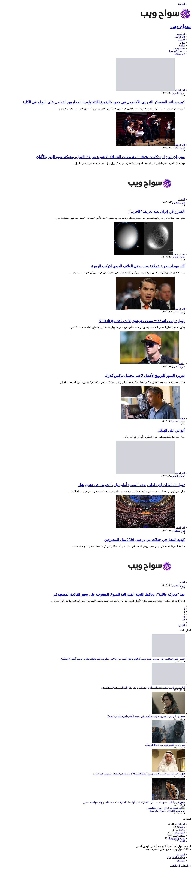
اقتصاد (181, 39)
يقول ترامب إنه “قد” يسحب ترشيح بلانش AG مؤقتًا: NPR (142, 321)
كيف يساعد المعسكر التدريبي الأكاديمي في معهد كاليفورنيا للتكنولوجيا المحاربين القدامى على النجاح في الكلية (104, 102)
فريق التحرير (178, 93)
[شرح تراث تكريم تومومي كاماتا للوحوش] (168, 742)
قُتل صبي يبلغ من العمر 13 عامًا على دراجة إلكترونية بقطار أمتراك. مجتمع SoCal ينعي (143, 687)
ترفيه (182, 42)
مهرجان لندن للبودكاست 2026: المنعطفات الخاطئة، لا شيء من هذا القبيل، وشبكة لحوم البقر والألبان (110, 157)
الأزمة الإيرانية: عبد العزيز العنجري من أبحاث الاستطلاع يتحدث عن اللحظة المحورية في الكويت (138, 773)
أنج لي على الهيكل (171, 430)
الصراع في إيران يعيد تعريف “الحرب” (157, 211)
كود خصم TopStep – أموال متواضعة (167, 811)
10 (183, 617)
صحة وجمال (179, 48)
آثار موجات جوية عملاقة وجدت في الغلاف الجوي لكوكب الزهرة (138, 266)
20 (183, 619)
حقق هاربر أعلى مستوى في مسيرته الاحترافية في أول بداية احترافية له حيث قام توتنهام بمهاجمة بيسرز (134, 802)
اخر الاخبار (180, 36)
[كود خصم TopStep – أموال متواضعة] (166, 808)
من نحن (181, 860)
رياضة (182, 45)
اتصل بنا (181, 854)
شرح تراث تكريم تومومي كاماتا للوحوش (165, 745)
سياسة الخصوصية (176, 857)
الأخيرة (181, 625)
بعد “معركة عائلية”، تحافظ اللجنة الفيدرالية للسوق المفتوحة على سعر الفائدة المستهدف (119, 594)
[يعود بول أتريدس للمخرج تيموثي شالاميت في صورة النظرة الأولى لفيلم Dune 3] (168, 713)
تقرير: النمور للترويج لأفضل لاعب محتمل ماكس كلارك (145, 376)
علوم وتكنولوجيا (177, 51)
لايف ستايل (179, 54)
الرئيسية (181, 34)
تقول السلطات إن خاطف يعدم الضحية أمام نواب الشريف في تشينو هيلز (131, 485)
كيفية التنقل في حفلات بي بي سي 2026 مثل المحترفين (144, 540)
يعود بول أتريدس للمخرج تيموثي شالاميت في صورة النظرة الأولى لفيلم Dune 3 (146, 716)
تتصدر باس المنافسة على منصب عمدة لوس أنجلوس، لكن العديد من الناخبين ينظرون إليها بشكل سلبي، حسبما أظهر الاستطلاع (123, 658)
